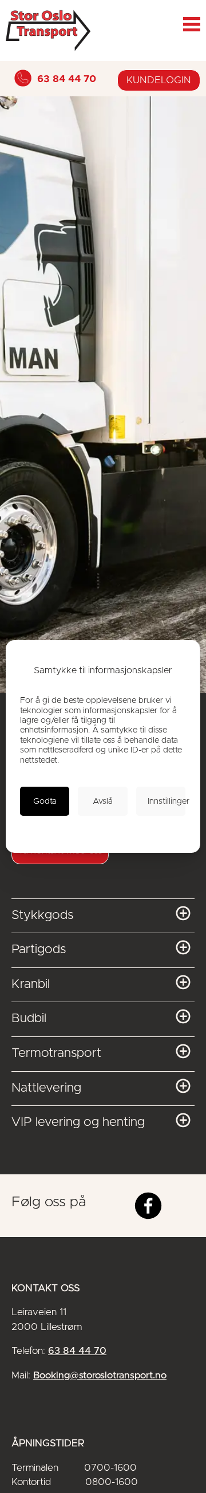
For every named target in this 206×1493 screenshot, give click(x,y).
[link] (44, 801)
